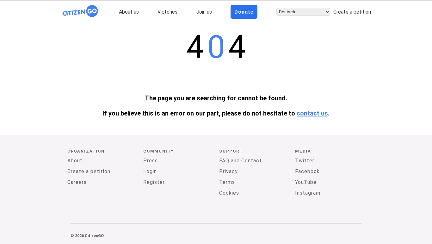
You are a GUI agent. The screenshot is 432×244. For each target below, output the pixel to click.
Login (150, 171)
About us (129, 12)
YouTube (306, 182)
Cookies (229, 193)
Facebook (307, 171)
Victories (167, 12)
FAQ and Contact (240, 161)
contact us (312, 113)
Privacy (228, 171)
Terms (227, 182)
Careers (77, 182)
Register (154, 182)
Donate (244, 12)
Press (150, 161)
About (75, 161)
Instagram (307, 193)
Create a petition (352, 12)
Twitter (304, 161)
